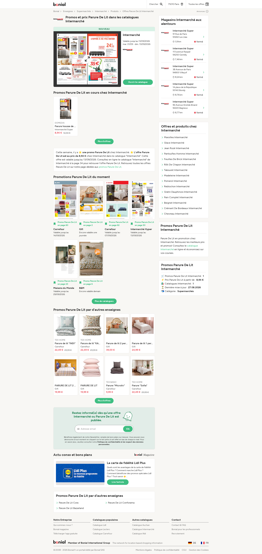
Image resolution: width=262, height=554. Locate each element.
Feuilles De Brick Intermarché (180, 159)
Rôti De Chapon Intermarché (179, 164)
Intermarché (101, 11)
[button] (104, 57)
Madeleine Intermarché (176, 175)
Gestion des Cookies (199, 550)
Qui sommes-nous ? (62, 525)
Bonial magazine (61, 529)
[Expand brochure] (87, 59)
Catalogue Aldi (139, 533)
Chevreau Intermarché (176, 213)
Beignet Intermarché (175, 202)
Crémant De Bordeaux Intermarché (183, 208)
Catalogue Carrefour (102, 533)
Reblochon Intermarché (177, 186)
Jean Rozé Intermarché (176, 148)
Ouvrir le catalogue (138, 82)
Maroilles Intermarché (176, 137)
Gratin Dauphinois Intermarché (180, 191)
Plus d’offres (104, 141)
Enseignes (68, 11)
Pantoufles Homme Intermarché (181, 153)
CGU (184, 550)
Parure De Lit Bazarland (71, 508)
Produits (115, 11)
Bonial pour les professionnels (186, 529)
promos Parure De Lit (110, 166)
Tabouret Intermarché (175, 170)
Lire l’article (118, 482)
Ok (128, 428)
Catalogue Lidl (99, 525)
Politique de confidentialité (166, 550)
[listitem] (65, 116)
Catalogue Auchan (141, 525)
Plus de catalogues (104, 301)
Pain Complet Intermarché (178, 197)
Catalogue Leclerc (101, 529)
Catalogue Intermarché (143, 529)
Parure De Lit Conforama (121, 502)
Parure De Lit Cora (68, 502)
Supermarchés (84, 11)
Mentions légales (144, 550)
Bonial (56, 11)
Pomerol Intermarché (175, 181)
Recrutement (178, 533)
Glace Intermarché (174, 142)
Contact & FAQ (179, 525)
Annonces (201, 11)
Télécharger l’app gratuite (65, 533)
